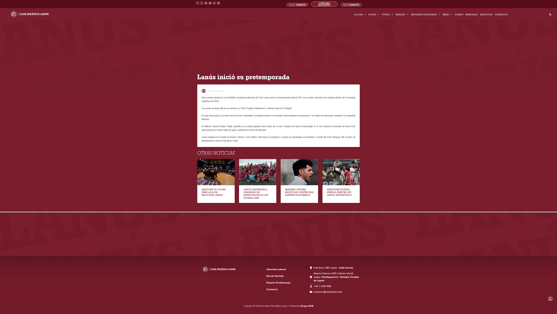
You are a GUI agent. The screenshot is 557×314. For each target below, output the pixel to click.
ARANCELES (471, 14)
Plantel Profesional (278, 282)
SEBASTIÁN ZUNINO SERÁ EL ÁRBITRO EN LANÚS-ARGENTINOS (339, 192)
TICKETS (459, 14)
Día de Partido (275, 276)
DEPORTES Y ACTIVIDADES (424, 14)
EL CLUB (358, 14)
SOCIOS (372, 14)
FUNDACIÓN (501, 14)
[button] (550, 14)
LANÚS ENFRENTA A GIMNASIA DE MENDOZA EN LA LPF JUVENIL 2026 (255, 193)
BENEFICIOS (486, 14)
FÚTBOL (386, 14)
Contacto (272, 289)
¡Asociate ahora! (276, 269)
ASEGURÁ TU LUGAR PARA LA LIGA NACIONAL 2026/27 (214, 192)
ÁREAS (446, 14)
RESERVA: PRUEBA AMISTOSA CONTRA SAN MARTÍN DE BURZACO (299, 192)
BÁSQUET (400, 14)
